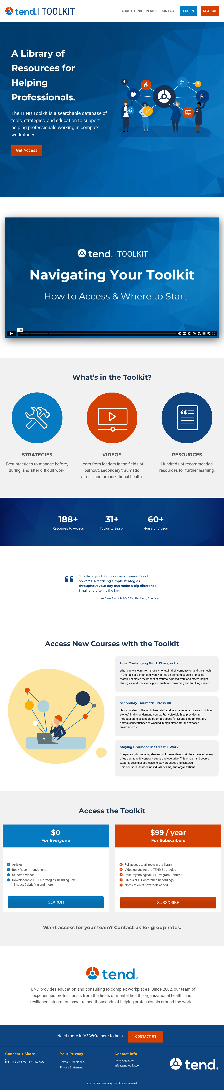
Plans (151, 11)
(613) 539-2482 (124, 1061)
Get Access (26, 150)
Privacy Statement (71, 1067)
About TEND (131, 11)
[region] (112, 589)
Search (209, 11)
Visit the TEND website (30, 1062)
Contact (168, 11)
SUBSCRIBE (168, 902)
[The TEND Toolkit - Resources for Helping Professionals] (40, 10)
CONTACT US (145, 1036)
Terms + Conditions (72, 1062)
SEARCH (56, 902)
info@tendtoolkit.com (128, 1065)
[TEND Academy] (194, 1066)
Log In (188, 11)
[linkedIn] (7, 1062)
